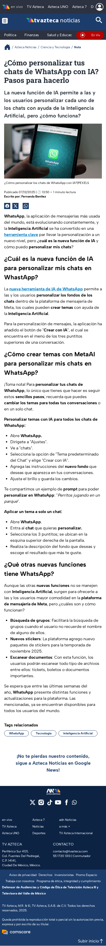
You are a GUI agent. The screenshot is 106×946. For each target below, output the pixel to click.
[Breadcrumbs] (9, 47)
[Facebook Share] (7, 206)
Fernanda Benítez (33, 196)
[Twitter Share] (15, 206)
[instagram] (41, 804)
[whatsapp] (74, 803)
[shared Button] (26, 206)
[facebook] (66, 804)
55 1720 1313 (61, 856)
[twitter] (32, 804)
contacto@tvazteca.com (70, 851)
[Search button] (99, 21)
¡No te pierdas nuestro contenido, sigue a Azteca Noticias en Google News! (53, 763)
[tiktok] (49, 804)
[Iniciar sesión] (99, 7)
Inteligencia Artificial (78, 733)
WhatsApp (16, 733)
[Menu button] (7, 21)
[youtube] (58, 804)
